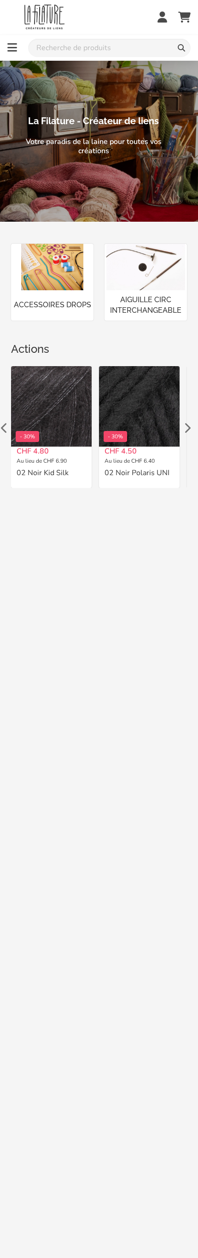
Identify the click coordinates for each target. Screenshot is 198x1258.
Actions (30, 349)
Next (187, 426)
